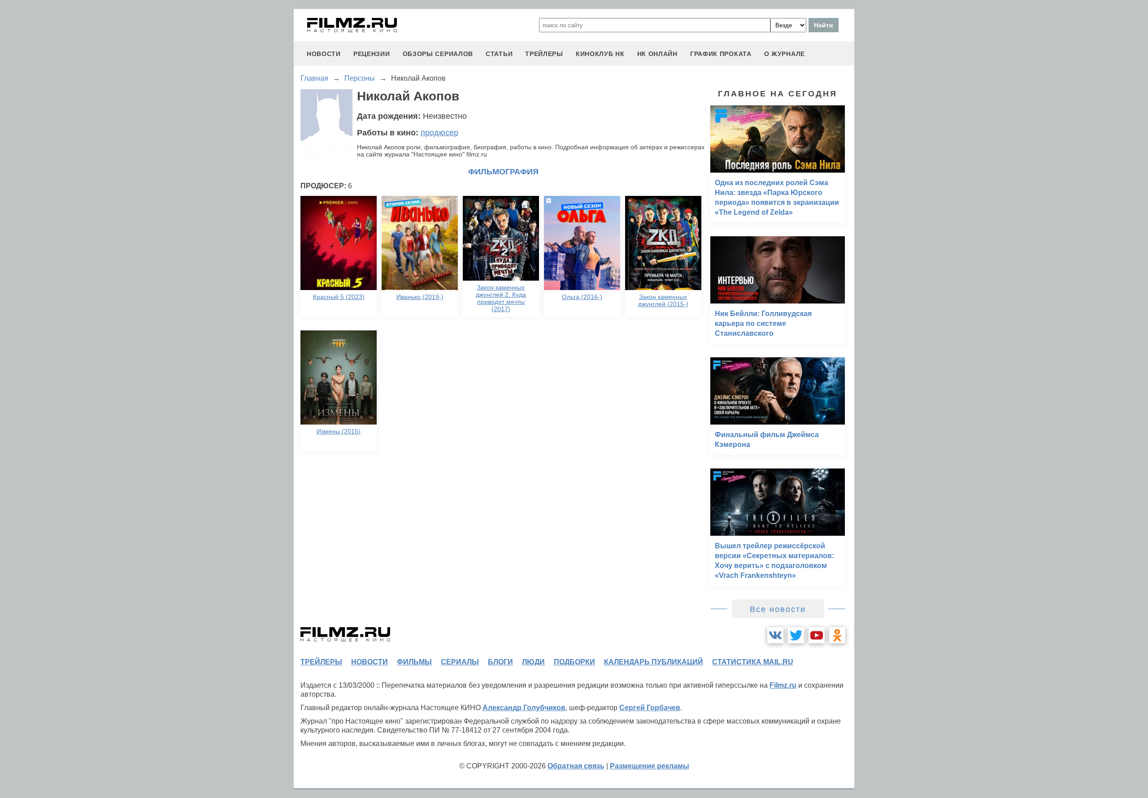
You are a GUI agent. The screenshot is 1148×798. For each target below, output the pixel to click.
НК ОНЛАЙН (657, 53)
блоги (500, 662)
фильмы (414, 662)
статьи (499, 53)
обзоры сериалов (438, 53)
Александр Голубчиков (524, 707)
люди (533, 662)
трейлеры (544, 53)
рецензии (371, 53)
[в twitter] (796, 635)
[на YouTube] (817, 635)
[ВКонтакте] (775, 635)
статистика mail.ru (752, 662)
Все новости (778, 609)
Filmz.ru (783, 685)
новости (324, 53)
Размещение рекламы (649, 766)
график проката (721, 53)
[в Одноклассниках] (837, 635)
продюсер (439, 132)
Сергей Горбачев (649, 707)
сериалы (460, 662)
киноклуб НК (600, 53)
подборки (574, 662)
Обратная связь (576, 766)
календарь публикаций (653, 662)
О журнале (784, 53)
